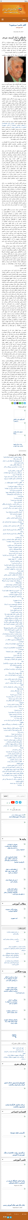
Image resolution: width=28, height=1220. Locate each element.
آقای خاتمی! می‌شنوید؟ (16, 681)
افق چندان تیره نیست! (16, 500)
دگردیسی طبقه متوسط (17, 1133)
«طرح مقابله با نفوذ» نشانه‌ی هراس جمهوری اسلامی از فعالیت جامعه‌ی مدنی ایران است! (14, 990)
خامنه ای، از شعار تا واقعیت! (14, 757)
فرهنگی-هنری (20, 1064)
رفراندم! (20, 785)
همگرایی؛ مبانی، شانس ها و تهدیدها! (13, 628)
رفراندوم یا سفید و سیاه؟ (15, 506)
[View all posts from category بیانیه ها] (2, 839)
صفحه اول (24, 1213)
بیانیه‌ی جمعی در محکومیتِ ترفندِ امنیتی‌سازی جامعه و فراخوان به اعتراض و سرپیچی (15, 948)
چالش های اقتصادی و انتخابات (14, 742)
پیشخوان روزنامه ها (14, 1036)
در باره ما (16, 1213)
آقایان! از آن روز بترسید (16, 783)
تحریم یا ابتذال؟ (18, 710)
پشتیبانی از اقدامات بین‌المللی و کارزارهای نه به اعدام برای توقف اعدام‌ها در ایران (14, 847)
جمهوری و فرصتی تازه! (16, 514)
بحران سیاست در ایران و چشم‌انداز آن (12, 633)
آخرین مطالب (22, 928)
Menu (26, 1)
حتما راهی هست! (17, 608)
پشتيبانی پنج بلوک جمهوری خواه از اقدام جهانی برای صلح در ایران (10, 1021)
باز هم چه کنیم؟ (18, 777)
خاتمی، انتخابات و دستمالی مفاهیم (13, 618)
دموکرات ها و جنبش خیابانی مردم (13, 679)
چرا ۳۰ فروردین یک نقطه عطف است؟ (12, 590)
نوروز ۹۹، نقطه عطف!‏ (16, 592)
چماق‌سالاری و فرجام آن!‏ (15, 573)
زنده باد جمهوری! (17, 600)
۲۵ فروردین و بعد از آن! (16, 490)
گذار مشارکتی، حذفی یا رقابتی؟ (14, 616)
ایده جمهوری (14, 918)
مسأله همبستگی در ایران (15, 549)
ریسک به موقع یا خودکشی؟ (15, 486)
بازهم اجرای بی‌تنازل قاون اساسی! (13, 565)
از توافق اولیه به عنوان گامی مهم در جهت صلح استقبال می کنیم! (11, 871)
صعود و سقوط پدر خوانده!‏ (15, 547)
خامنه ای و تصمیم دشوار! (15, 714)
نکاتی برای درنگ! (17, 459)
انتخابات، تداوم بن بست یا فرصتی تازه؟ (12, 775)
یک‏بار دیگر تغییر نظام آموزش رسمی (14, 1205)
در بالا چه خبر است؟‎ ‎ (16, 563)
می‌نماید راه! (19, 516)
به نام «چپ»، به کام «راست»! (14, 696)
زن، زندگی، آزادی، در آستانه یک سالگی (12, 504)
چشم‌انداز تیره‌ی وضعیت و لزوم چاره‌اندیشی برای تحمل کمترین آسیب (11, 962)
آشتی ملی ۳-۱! (18, 718)
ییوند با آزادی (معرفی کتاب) (15, 753)
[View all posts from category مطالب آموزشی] (2, 904)
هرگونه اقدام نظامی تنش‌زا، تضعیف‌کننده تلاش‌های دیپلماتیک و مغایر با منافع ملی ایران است (14, 891)
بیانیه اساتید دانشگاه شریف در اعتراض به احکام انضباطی (15, 1182)
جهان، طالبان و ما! (17, 557)
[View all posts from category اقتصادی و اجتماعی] (2, 1112)
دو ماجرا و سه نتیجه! (16, 734)
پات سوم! (19, 692)
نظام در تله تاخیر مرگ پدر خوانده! (13, 488)
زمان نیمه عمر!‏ (18, 543)
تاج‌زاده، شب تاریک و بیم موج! (14, 567)
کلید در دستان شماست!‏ (16, 551)
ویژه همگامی (20, 971)
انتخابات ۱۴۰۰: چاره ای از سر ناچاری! (12, 555)
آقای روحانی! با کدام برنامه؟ (14, 704)
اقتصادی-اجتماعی (18, 1112)
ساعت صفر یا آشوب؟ (16, 612)
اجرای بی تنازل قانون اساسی (14, 765)
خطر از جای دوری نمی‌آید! (15, 698)
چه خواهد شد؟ (18, 602)
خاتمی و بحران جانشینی (16, 759)
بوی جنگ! (19, 653)
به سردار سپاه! (18, 738)
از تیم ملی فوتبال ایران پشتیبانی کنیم (11, 880)
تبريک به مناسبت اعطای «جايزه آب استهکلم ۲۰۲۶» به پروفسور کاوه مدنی (10, 978)
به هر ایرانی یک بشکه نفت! (15, 712)
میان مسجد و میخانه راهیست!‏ (14, 541)
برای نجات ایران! (17, 655)
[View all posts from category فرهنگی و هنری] (2, 1064)
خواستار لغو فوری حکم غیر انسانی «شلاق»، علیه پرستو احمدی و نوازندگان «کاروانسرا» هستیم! (14, 859)
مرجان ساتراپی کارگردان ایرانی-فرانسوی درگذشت (15, 1106)
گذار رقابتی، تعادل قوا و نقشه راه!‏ (13, 614)
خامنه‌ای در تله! (18, 502)
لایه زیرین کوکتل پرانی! (16, 610)
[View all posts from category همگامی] (2, 972)
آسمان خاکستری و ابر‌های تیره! (14, 512)
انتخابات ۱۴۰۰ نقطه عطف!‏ (15, 559)
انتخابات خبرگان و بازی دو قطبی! (13, 736)
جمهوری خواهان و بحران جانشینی (13, 755)
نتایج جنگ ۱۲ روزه (17, 474)
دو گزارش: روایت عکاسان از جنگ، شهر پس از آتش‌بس (14, 1154)
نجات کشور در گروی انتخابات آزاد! (13, 629)
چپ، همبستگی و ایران (16, 690)
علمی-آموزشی (19, 1160)
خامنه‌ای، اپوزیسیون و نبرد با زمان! (13, 604)
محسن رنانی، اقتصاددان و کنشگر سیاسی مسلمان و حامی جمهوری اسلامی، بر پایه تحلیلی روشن (14, 125)
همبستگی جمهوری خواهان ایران (15, 1055)
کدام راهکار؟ (18, 667)
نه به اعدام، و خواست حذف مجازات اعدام (11, 1011)
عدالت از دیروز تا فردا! (16, 694)
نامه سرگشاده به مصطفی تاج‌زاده (13, 620)
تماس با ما (9, 1213)
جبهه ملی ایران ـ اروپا (18, 1048)
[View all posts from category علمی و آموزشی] (2, 1160)
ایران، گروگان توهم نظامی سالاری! (13, 622)
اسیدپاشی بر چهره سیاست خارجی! (13, 740)
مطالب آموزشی (19, 904)
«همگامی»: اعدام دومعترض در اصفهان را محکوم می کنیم (11, 1001)
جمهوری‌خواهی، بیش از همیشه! (14, 651)
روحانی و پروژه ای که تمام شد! (14, 751)
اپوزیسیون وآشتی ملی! (16, 716)
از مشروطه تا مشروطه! (15, 631)
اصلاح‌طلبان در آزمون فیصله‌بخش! (13, 657)
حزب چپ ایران (20, 1049)
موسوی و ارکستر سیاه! (16, 606)
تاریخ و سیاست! (18, 498)
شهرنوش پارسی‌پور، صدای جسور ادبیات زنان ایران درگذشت (14, 1084)
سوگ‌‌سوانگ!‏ (19, 582)
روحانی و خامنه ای (17, 749)
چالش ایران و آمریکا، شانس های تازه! (12, 578)
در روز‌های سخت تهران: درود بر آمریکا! (12, 580)
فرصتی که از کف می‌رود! (15, 553)
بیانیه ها (23, 839)
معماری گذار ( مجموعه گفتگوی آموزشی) (11, 910)
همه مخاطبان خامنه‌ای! (16, 561)
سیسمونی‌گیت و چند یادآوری (14, 545)
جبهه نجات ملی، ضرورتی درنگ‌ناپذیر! (12, 663)
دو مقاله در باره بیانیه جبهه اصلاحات (13, 472)
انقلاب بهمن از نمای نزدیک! (15, 673)
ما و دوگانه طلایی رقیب (16, 464)
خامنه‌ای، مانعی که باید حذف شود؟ (13, 476)
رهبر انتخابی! (18, 537)
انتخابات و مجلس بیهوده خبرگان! (13, 744)
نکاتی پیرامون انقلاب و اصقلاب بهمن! (12, 728)
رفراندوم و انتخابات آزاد (16, 665)
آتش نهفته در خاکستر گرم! (15, 470)
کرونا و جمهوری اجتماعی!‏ (15, 594)
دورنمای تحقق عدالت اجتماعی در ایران (12, 539)
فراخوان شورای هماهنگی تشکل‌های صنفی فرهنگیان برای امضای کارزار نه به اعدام (10, 955)
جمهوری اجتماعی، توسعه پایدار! (14, 584)
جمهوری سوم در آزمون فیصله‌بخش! (13, 457)
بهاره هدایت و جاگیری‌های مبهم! (14, 492)
